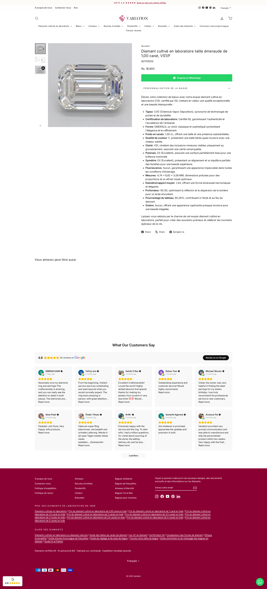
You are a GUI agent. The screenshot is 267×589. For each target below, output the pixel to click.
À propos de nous (43, 7)
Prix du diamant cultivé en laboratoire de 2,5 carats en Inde (154, 514)
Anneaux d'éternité (124, 488)
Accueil (145, 46)
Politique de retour (44, 493)
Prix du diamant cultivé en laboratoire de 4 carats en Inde (155, 517)
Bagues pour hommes (126, 497)
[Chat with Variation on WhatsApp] (260, 582)
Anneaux (92, 26)
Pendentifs (132, 26)
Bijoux (79, 26)
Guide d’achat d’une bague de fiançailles (68, 538)
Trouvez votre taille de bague (143, 538)
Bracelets (163, 26)
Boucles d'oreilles (112, 26)
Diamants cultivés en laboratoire (54, 26)
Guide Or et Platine (53, 541)
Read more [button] (44, 401)
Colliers (148, 26)
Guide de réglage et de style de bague (109, 538)
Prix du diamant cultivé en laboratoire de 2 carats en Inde (95, 514)
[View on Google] (41, 372)
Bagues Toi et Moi (124, 493)
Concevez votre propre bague (214, 26)
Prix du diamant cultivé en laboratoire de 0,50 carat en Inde (97, 511)
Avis (76, 7)
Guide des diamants (183, 26)
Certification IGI (157, 535)
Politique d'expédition (45, 488)
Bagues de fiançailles (125, 483)
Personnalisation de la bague (165, 88)
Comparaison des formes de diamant (184, 535)
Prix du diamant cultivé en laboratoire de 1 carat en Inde (155, 511)
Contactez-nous (63, 7)
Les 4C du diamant (138, 535)
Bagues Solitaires (123, 478)
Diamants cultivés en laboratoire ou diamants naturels (61, 535)
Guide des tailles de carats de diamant (108, 535)
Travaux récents (133, 30)
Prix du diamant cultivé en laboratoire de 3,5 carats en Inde (96, 517)
